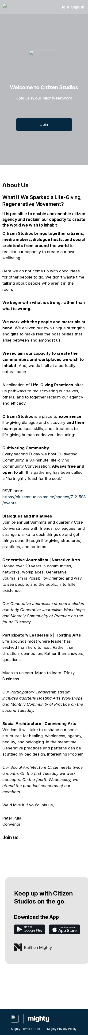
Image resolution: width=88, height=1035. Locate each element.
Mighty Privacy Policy (62, 1029)
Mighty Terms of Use (25, 1029)
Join (65, 7)
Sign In (77, 7)
